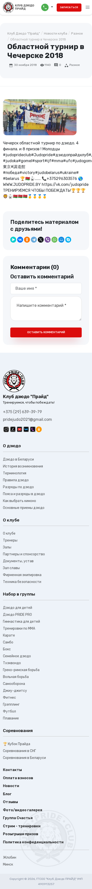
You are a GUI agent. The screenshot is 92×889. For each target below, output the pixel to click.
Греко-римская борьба (21, 670)
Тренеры (10, 540)
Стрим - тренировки (21, 826)
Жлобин (9, 857)
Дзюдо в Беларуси (18, 459)
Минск (8, 864)
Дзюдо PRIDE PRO (17, 615)
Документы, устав (18, 561)
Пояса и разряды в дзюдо (24, 494)
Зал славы (11, 568)
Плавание (11, 718)
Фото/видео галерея (22, 810)
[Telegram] (34, 240)
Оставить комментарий (46, 332)
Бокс (7, 649)
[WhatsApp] (54, 240)
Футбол (9, 711)
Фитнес (9, 698)
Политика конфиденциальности (33, 842)
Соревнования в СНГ (19, 751)
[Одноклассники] (27, 240)
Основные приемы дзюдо (23, 508)
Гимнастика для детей (21, 621)
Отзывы (10, 802)
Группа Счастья (18, 818)
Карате (9, 635)
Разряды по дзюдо (18, 487)
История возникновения (23, 466)
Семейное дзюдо (17, 656)
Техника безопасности (22, 582)
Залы (7, 547)
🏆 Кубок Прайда (16, 744)
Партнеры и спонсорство (24, 554)
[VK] (26, 429)
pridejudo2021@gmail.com (27, 419)
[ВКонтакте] (20, 240)
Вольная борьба (16, 677)
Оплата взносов (18, 778)
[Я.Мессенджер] (13, 240)
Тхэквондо (12, 663)
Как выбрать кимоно (19, 501)
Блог (7, 794)
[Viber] (48, 240)
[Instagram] (6, 429)
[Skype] (68, 240)
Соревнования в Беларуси (24, 758)
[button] (47, 7)
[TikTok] (13, 429)
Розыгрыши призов (20, 834)
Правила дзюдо (16, 480)
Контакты (12, 770)
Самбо (8, 642)
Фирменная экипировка (22, 575)
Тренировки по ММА (19, 628)
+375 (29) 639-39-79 (22, 411)
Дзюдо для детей (17, 608)
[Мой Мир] (61, 240)
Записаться (69, 7)
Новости (11, 786)
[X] (41, 240)
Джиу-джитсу (15, 691)
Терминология (14, 473)
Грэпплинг (11, 704)
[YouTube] (19, 429)
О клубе (9, 533)
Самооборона (14, 684)
